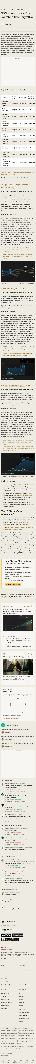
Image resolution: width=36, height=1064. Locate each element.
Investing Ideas (5, 999)
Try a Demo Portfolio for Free (13, 584)
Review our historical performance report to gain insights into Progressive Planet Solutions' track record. (17, 256)
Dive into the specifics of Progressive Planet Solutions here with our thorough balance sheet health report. (17, 250)
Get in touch (4, 596)
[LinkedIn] (2, 930)
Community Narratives (6, 1002)
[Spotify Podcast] (11, 930)
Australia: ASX (4, 976)
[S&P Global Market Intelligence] (6, 948)
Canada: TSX (4, 982)
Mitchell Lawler (8, 732)
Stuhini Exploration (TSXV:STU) (16, 386)
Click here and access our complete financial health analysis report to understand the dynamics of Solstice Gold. (18, 349)
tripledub (7, 793)
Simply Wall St (8, 24)
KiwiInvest (7, 878)
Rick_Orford (7, 783)
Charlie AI (21, 1021)
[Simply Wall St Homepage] (8, 921)
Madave (6, 899)
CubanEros (7, 870)
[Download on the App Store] (6, 935)
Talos (6, 804)
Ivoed (6, 814)
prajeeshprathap (8, 837)
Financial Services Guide (7, 1051)
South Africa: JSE (5, 984)
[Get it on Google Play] (17, 935)
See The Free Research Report (11, 718)
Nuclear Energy (22, 979)
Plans (20, 993)
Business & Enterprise (24, 1018)
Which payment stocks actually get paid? (15, 729)
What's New (4, 1008)
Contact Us (21, 1002)
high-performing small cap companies (19, 518)
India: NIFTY (4, 979)
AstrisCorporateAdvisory (10, 828)
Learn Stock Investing (24, 1012)
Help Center (22, 1009)
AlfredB (6, 907)
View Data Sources (5, 958)
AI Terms (3, 1057)
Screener (3, 996)
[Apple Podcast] (13, 930)
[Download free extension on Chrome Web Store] (10, 939)
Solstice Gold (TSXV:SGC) (13, 288)
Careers (21, 1005)
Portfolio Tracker (5, 993)
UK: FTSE (3, 973)
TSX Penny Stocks (23, 485)
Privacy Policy (4, 1055)
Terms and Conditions (6, 1053)
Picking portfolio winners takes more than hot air (17, 736)
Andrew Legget (8, 739)
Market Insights (5, 1005)
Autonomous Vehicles (24, 982)
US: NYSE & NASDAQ (6, 970)
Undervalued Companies (25, 970)
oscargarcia (7, 859)
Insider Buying (22, 976)
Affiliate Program (23, 1015)
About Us (21, 999)
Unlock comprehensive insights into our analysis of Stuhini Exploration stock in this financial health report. (18, 442)
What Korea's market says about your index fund (17, 743)
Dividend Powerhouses (24, 973)
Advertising (21, 996)
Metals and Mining (11, 9)
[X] (5, 930)
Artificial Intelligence (24, 984)
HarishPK (7, 892)
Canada (3, 9)
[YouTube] (8, 930)
